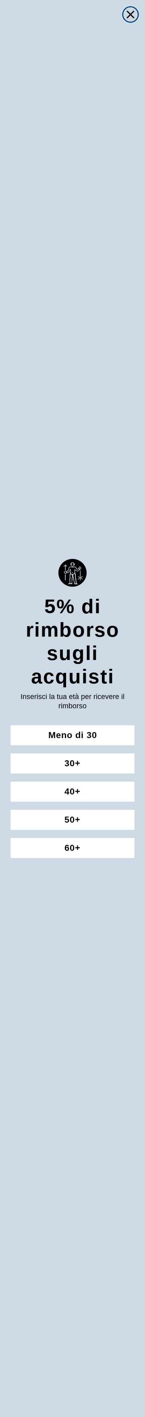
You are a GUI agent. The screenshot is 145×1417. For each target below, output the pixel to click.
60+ (72, 848)
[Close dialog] (130, 14)
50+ (72, 820)
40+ (72, 791)
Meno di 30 (72, 735)
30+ (72, 763)
